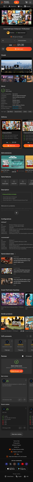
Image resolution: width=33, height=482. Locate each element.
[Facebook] (18, 464)
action (25, 111)
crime (30, 111)
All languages (29, 356)
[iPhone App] (11, 469)
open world (10, 111)
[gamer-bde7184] (7, 342)
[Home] (5, 2)
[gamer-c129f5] (20, 342)
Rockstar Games (16, 102)
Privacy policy (16, 443)
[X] (10, 464)
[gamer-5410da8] (4, 381)
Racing (22, 105)
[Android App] (22, 469)
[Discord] (6, 464)
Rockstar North (16, 100)
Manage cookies (16, 473)
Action (14, 105)
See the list (15, 94)
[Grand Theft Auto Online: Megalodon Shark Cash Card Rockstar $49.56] (12, 162)
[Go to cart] (26, 2)
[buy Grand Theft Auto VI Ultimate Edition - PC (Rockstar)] (12, 299)
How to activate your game (19, 97)
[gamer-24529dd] (31, 409)
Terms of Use (16, 441)
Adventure (18, 105)
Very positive (16, 106)
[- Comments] (27, 336)
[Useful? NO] (24, 399)
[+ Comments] (30, 336)
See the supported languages (19, 95)
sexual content (18, 111)
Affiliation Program (16, 445)
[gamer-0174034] (31, 381)
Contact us (16, 447)
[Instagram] (14, 464)
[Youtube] (22, 464)
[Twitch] (26, 464)
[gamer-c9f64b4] (4, 409)
